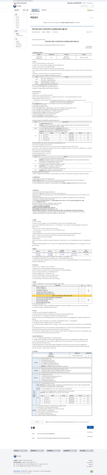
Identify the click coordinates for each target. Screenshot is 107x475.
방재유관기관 (33, 450)
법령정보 (17, 41)
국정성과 (17, 27)
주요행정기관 (50, 450)
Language (90, 3)
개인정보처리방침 (16, 471)
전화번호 (90, 464)
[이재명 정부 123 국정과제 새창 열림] (75, 3)
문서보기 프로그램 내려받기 (45, 471)
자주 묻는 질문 (89, 462)
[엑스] (34, 427)
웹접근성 (30, 471)
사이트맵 (84, 3)
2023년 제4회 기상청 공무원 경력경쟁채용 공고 (65, 433)
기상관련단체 (66, 450)
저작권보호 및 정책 (24, 471)
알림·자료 (34, 10)
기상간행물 (18, 43)
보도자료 (17, 20)
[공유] (90, 17)
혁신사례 (17, 25)
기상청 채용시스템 (19, 35)
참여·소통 (25, 10)
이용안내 (90, 460)
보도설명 (17, 22)
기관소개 (43, 10)
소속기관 (16, 450)
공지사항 (17, 17)
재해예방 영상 (18, 46)
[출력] (92, 17)
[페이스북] (31, 427)
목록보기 (90, 427)
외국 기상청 (82, 450)
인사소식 (17, 24)
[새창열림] (90, 10)
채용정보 (17, 33)
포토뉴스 (17, 18)
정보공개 (16, 10)
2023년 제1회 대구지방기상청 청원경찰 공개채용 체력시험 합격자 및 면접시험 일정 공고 (65, 437)
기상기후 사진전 (19, 44)
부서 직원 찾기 (89, 466)
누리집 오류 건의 (36, 471)
